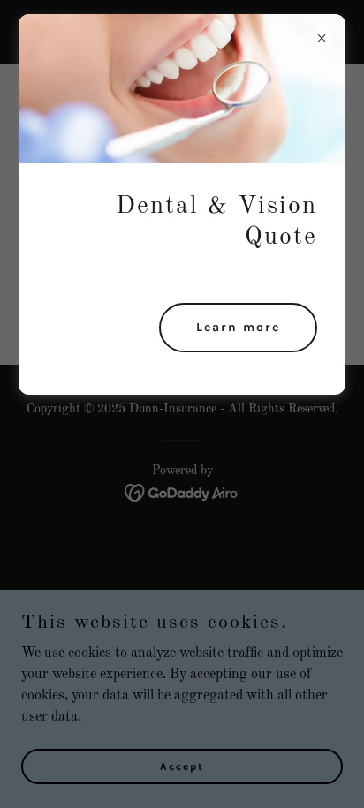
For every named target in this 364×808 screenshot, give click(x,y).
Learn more (238, 327)
